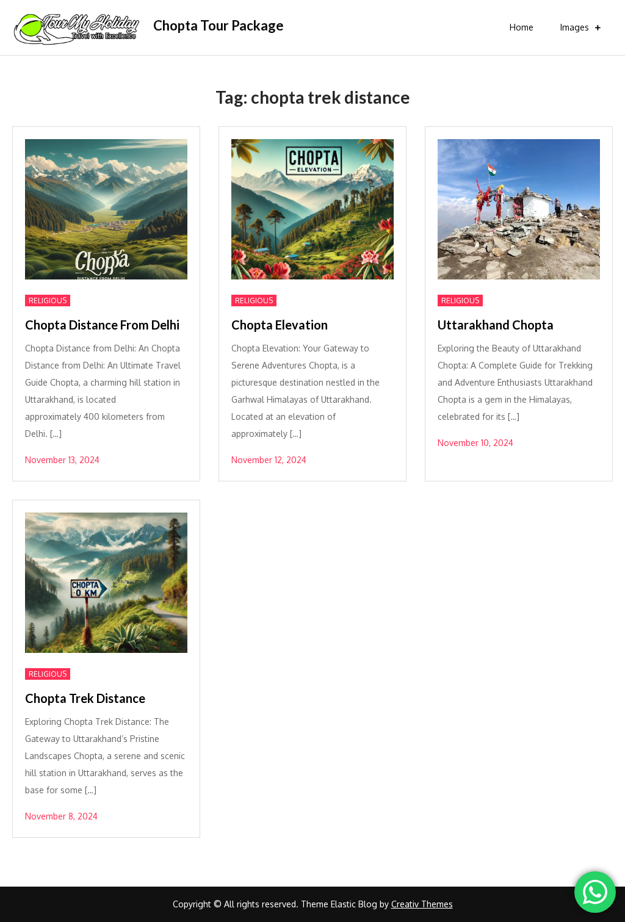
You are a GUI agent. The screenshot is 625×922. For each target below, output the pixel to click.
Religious (48, 300)
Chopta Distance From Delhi (102, 324)
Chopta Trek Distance (85, 698)
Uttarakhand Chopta (496, 324)
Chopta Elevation (279, 324)
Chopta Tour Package (218, 25)
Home (521, 27)
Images (574, 27)
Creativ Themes (422, 904)
